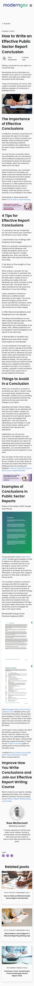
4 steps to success (15, 743)
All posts (7, 24)
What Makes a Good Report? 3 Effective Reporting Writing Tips (17, 934)
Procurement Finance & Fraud (17, 968)
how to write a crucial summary (18, 199)
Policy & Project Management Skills (17, 892)
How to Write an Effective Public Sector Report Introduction (17, 897)
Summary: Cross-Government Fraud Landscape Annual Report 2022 (17, 973)
